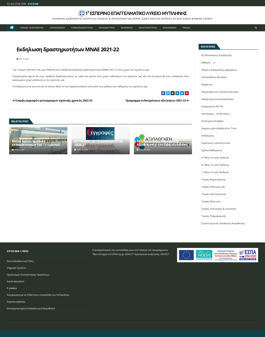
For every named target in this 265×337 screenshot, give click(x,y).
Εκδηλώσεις (207, 135)
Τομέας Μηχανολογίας (213, 179)
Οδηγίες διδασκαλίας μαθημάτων (219, 69)
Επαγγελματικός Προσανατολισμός (220, 91)
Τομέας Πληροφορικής (213, 216)
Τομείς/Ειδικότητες (82, 27)
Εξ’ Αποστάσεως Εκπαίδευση (216, 55)
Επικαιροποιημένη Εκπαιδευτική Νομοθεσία (31, 308)
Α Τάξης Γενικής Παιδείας (215, 157)
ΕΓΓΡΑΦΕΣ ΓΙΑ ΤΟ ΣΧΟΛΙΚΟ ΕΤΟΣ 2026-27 (98, 143)
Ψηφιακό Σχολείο (16, 267)
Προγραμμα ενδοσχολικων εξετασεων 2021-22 (155, 100)
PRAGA (186, 27)
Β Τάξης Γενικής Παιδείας (215, 164)
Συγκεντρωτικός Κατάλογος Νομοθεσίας (223, 223)
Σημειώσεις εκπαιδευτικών (216, 143)
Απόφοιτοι (207, 84)
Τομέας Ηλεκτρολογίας (213, 194)
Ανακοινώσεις (57, 27)
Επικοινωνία (170, 27)
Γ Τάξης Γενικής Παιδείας (215, 172)
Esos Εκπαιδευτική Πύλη (20, 261)
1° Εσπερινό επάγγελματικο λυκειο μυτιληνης (136, 13)
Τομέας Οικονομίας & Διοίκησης (218, 208)
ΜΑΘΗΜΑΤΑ (127, 27)
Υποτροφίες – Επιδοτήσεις (215, 113)
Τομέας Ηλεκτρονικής (213, 186)
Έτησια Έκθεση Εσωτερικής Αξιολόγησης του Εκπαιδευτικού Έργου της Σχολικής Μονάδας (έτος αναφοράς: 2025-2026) (162, 146)
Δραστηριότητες (148, 27)
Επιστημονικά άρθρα (212, 121)
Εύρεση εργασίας (16, 301)
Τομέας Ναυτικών (211, 201)
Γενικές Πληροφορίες (32, 27)
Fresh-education (15, 281)
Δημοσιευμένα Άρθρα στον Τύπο (219, 128)
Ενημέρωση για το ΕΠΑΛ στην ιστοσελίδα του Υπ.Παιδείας (38, 294)
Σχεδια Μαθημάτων (211, 150)
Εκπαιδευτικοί (107, 27)
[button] (256, 27)
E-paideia (12, 288)
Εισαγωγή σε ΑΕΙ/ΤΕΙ (212, 106)
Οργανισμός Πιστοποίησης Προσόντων (28, 274)
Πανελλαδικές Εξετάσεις (214, 77)
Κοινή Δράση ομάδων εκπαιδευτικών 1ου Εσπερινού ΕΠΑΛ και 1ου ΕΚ (36, 144)
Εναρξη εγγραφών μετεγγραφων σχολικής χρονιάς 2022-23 (53, 100)
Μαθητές (206, 62)
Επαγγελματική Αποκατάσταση (217, 99)
